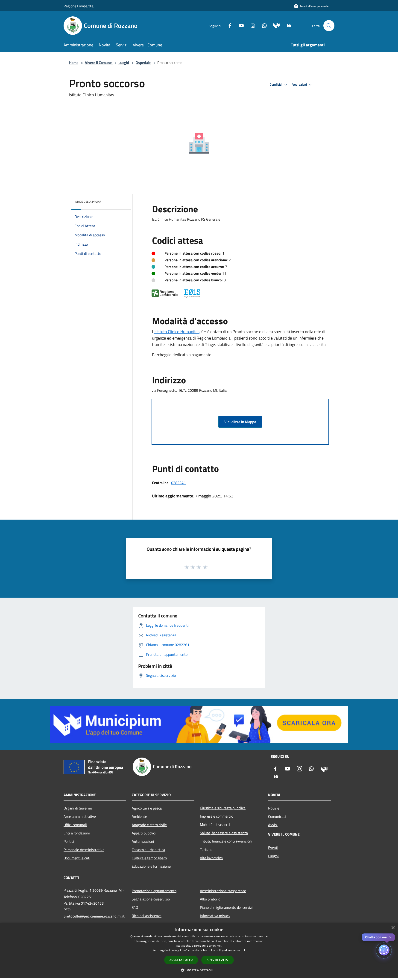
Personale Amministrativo (84, 849)
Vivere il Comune (99, 62)
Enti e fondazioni (77, 833)
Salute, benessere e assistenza (224, 833)
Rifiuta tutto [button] (217, 960)
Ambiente (139, 816)
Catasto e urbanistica (148, 849)
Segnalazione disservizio (151, 899)
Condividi (276, 84)
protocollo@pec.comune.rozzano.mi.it (94, 916)
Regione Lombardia (79, 6)
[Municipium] (274, 25)
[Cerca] (328, 25)
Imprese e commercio (216, 816)
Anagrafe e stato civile (149, 825)
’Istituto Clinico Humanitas (176, 331)
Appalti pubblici (144, 833)
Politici (69, 841)
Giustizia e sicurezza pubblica (223, 808)
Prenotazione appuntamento (154, 891)
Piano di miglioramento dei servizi (226, 907)
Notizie (273, 808)
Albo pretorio (210, 899)
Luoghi (123, 62)
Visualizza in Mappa (240, 421)
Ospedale (143, 62)
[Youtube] (239, 25)
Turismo (206, 849)
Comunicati (277, 816)
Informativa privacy (215, 915)
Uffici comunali (75, 825)
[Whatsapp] (262, 25)
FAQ (135, 907)
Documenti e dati (77, 858)
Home (73, 62)
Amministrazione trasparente (223, 891)
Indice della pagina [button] (88, 201)
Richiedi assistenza (146, 915)
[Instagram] (251, 25)
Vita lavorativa (211, 858)
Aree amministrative (80, 816)
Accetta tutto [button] (181, 960)
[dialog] (199, 950)
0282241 (178, 482)
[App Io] (287, 25)
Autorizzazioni (143, 841)
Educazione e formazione (151, 866)
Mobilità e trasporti (215, 824)
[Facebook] (228, 25)
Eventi (273, 847)
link (243, 950)
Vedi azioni (299, 84)
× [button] (393, 928)
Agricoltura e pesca (147, 808)
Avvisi (273, 825)
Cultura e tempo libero (149, 858)
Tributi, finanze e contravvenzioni (226, 841)
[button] (198, 970)
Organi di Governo (78, 808)
